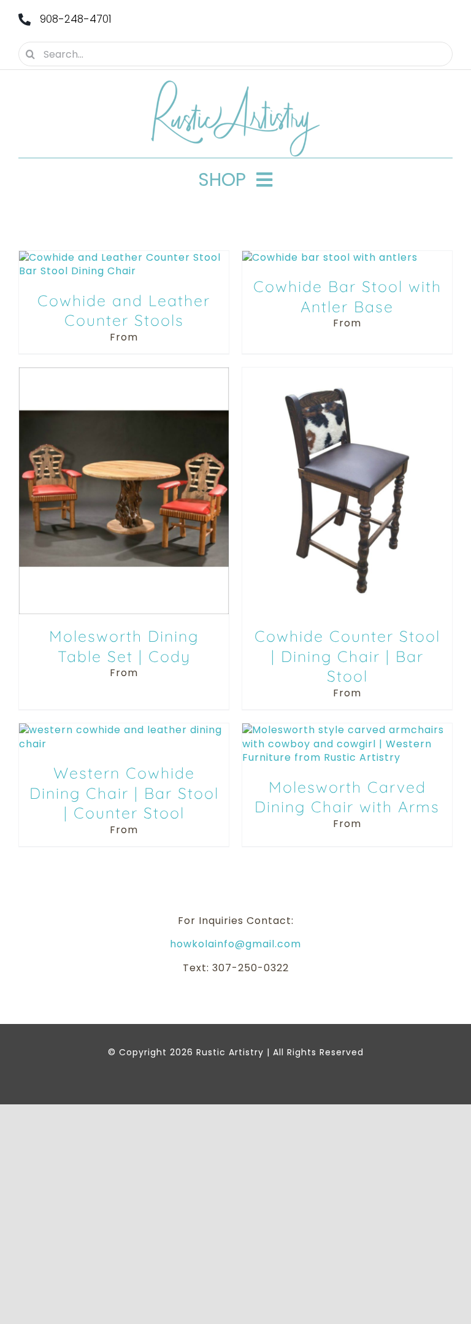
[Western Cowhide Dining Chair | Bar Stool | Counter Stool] (124, 730)
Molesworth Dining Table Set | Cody (124, 646)
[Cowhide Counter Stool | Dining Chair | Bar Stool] (347, 374)
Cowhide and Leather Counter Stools (123, 310)
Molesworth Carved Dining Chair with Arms (347, 797)
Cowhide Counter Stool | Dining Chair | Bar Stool (347, 655)
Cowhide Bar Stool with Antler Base (347, 296)
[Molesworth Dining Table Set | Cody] (124, 374)
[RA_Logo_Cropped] (235, 84)
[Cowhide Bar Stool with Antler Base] (330, 257)
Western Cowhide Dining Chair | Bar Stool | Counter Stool (124, 792)
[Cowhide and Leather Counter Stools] (124, 257)
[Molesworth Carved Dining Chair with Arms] (347, 730)
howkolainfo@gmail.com (235, 944)
